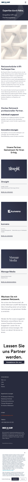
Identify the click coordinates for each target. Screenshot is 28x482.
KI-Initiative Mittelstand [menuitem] (7, 405)
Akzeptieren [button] (15, 479)
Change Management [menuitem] (7, 403)
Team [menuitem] (2, 384)
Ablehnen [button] (23, 479)
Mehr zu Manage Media (8, 281)
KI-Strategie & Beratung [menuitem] (7, 396)
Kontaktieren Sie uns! (14, 362)
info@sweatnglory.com (7, 415)
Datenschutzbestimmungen (8, 470)
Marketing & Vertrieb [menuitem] (6, 399)
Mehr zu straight (7, 192)
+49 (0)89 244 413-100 (7, 422)
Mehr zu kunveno (7, 235)
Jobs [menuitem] (2, 382)
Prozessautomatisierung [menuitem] (7, 401)
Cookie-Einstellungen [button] (6, 479)
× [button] (25, 452)
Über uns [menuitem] (3, 380)
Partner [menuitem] (3, 386)
